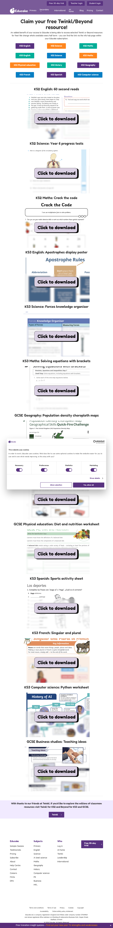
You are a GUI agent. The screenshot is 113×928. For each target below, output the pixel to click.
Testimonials (15, 850)
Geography (38, 866)
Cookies (70, 908)
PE (35, 877)
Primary (37, 846)
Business (37, 881)
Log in (60, 846)
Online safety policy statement (62, 911)
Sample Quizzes (17, 846)
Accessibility (44, 911)
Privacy (62, 908)
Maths (36, 862)
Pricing (13, 854)
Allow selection (56, 485)
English (37, 850)
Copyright (80, 908)
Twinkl (60, 854)
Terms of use (51, 908)
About (12, 862)
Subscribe (14, 858)
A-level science (40, 858)
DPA (12, 881)
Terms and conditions (36, 908)
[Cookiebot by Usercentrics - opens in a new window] (95, 442)
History (37, 869)
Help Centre (15, 866)
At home (61, 850)
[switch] (44, 470)
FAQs (12, 877)
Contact (13, 869)
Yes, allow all (88, 485)
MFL (35, 885)
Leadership (62, 858)
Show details (95, 478)
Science (37, 854)
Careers (13, 873)
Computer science (42, 873)
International (63, 862)
